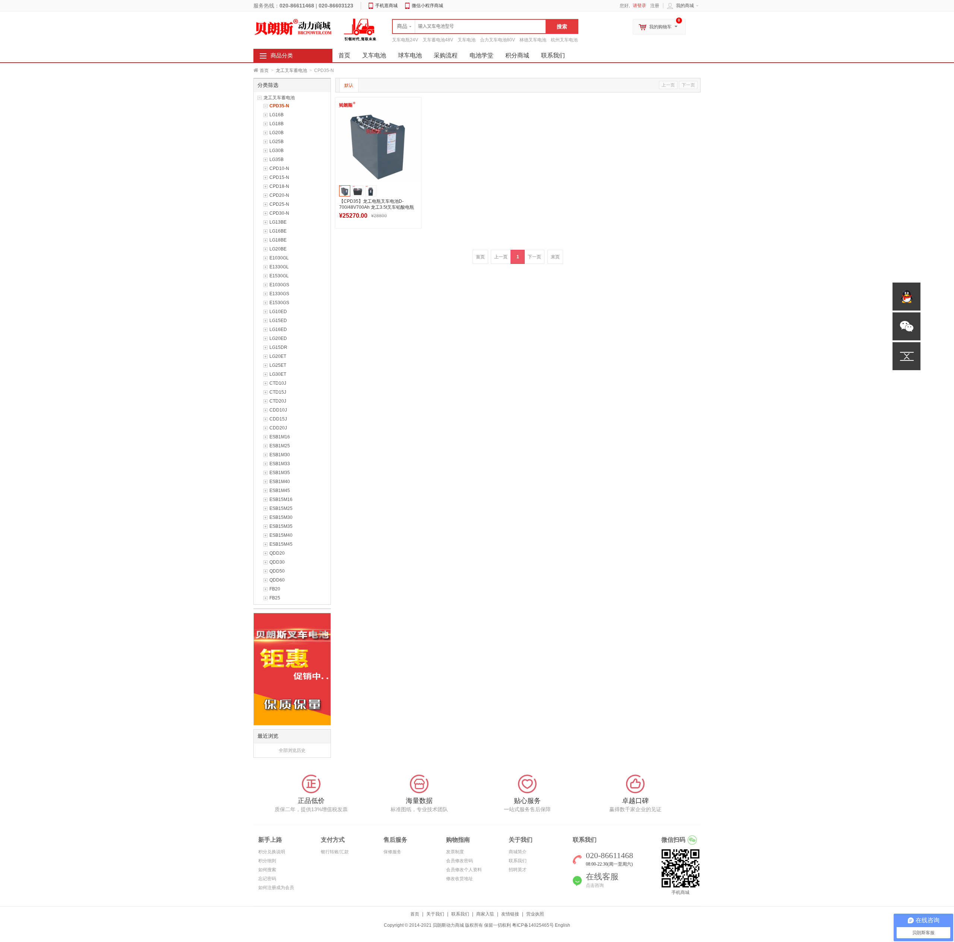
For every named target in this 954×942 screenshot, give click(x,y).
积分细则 (267, 860)
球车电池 (410, 55)
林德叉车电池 (532, 39)
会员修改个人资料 (464, 869)
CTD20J (277, 401)
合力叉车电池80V (497, 39)
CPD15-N (279, 177)
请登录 (639, 5)
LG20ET (277, 356)
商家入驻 (485, 914)
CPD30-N (279, 213)
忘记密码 (267, 878)
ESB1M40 (279, 481)
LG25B (276, 141)
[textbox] (469, 26)
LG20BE (278, 249)
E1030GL (279, 258)
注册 (654, 5)
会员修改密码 (459, 860)
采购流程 (446, 55)
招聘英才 (518, 869)
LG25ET (277, 365)
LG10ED (278, 311)
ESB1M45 (279, 490)
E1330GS (279, 293)
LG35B (276, 159)
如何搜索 (267, 869)
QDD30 (277, 562)
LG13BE (278, 222)
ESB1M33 (279, 463)
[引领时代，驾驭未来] (360, 29)
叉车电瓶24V (405, 39)
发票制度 (455, 851)
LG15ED (278, 320)
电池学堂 (481, 55)
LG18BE (278, 240)
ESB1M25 (279, 445)
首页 (264, 70)
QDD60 (277, 580)
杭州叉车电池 (564, 39)
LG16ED (278, 329)
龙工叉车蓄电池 (291, 70)
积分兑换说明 (271, 851)
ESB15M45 (281, 544)
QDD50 (277, 571)
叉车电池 (467, 39)
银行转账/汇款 (335, 851)
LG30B (276, 150)
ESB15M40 (281, 535)
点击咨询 (595, 885)
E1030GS (279, 284)
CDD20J (278, 428)
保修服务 (392, 851)
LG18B (276, 123)
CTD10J (277, 383)
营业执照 (535, 914)
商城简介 (518, 851)
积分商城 (517, 55)
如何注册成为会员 (276, 887)
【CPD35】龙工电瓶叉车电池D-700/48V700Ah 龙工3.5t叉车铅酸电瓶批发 (376, 207)
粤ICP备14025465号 (533, 925)
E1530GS (279, 302)
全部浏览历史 (292, 750)
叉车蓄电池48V (438, 39)
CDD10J (278, 410)
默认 (348, 85)
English (562, 925)
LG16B (276, 114)
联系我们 (553, 55)
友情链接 (510, 914)
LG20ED (278, 338)
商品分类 (282, 56)
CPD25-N (279, 204)
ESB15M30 (281, 517)
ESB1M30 (279, 454)
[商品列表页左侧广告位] (292, 668)
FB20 (274, 589)
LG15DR (278, 347)
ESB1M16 (279, 437)
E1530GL (279, 275)
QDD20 (277, 553)
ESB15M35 (281, 526)
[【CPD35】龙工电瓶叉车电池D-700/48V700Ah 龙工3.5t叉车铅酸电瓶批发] (378, 141)
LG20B (276, 132)
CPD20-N (279, 195)
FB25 (274, 598)
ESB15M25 (281, 508)
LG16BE (278, 231)
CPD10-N (279, 168)
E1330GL (279, 267)
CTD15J (277, 392)
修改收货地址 (459, 878)
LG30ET (277, 374)
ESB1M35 (279, 472)
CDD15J (278, 419)
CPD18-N (279, 186)
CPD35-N (279, 105)
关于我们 (435, 914)
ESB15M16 (281, 499)
